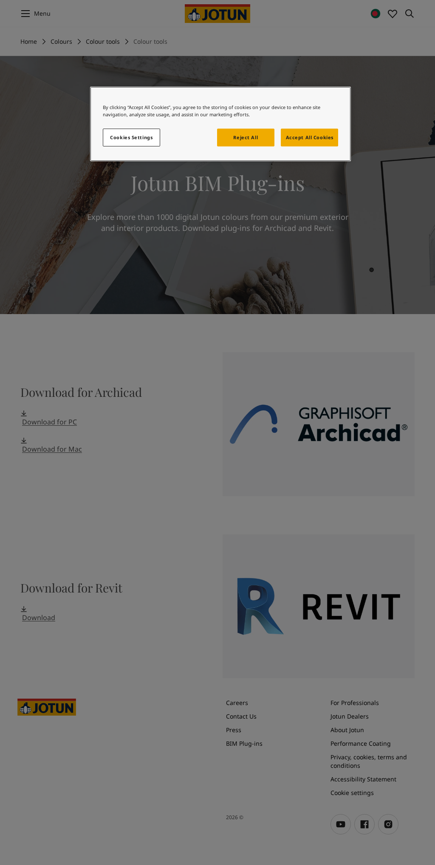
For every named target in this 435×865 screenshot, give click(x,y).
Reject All (245, 137)
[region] (220, 124)
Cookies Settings (131, 137)
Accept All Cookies (309, 137)
